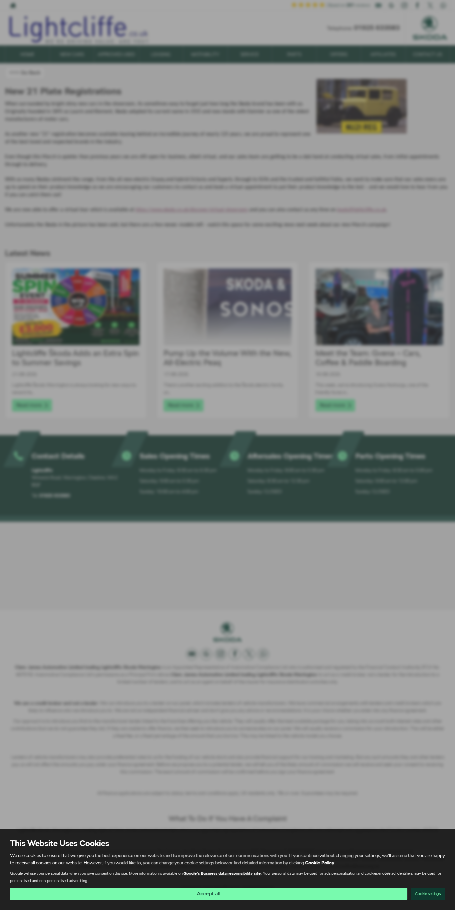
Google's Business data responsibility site (222, 873)
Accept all (209, 893)
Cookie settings (428, 893)
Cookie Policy (319, 862)
